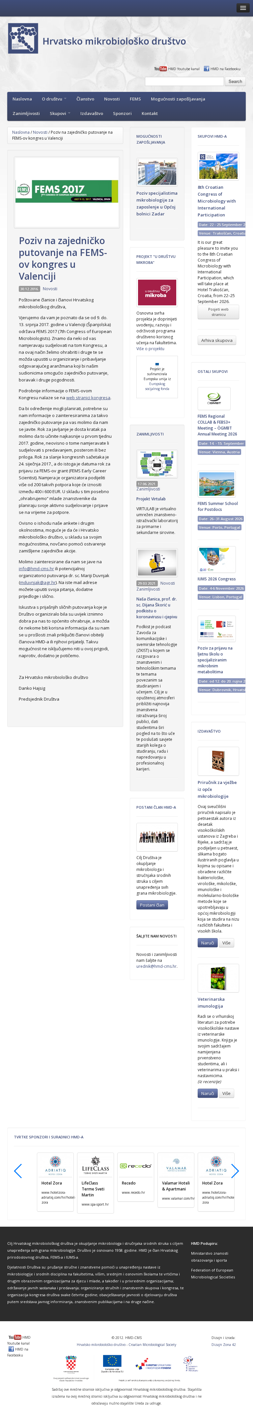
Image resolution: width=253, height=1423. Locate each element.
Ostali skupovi (213, 371)
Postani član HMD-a (156, 807)
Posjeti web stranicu (218, 312)
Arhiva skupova (217, 340)
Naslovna (22, 99)
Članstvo (85, 99)
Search (235, 81)
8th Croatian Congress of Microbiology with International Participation (217, 201)
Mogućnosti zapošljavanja (178, 99)
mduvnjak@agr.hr (38, 582)
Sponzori (122, 113)
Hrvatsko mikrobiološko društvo (101, 1344)
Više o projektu (150, 348)
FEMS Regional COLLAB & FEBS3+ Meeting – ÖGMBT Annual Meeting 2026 (217, 425)
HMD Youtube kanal (184, 69)
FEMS (135, 99)
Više (226, 943)
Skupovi (58, 113)
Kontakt (150, 113)
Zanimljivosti (26, 113)
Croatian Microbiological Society (152, 1344)
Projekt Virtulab (151, 499)
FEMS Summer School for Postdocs (218, 506)
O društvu (52, 99)
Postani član (152, 905)
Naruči (207, 943)
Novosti (112, 99)
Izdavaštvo (91, 113)
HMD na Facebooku (225, 69)
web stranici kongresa (88, 398)
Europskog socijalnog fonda (157, 386)
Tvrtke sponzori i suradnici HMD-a (48, 1136)
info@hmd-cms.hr (36, 569)
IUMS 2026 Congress (217, 579)
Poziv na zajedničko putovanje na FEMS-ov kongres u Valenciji (63, 258)
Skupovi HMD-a (212, 136)
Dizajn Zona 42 (223, 1344)
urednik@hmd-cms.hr (156, 966)
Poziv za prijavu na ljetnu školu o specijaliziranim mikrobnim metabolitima (215, 660)
